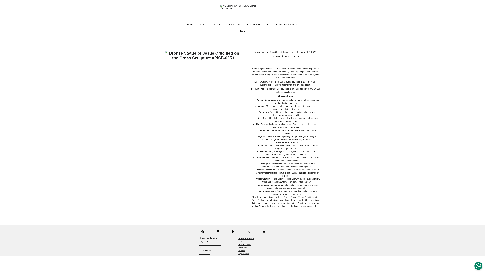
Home (190, 24)
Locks (240, 242)
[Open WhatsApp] (478, 266)
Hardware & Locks (285, 24)
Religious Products (206, 242)
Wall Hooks (242, 247)
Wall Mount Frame (206, 251)
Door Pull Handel (244, 245)
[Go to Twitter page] (248, 231)
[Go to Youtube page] (264, 231)
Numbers (241, 251)
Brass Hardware (246, 238)
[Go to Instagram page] (218, 231)
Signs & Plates (243, 254)
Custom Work (233, 24)
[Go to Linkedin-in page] (233, 231)
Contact (216, 24)
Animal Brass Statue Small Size (210, 245)
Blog (242, 31)
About (202, 24)
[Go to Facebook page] (202, 231)
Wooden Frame (204, 254)
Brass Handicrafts (208, 238)
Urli (200, 247)
